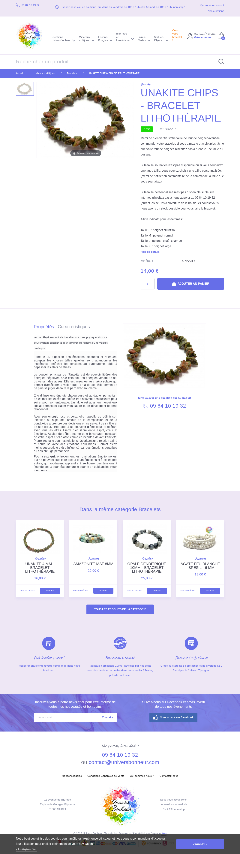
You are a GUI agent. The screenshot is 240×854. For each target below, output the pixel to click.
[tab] (46, 327)
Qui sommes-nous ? (212, 5)
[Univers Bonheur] (31, 35)
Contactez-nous (169, 775)
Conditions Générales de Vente (105, 775)
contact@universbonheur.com (124, 762)
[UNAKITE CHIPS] (25, 89)
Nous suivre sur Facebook (177, 717)
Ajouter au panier (193, 283)
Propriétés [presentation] (44, 326)
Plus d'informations (26, 849)
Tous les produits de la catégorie (120, 609)
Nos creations (216, 10)
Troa (163, 833)
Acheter (50, 590)
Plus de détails (150, 251)
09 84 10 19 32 (167, 406)
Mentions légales (72, 775)
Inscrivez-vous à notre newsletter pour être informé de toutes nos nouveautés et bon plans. (75, 704)
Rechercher (219, 62)
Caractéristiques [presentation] (74, 326)
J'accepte (200, 843)
